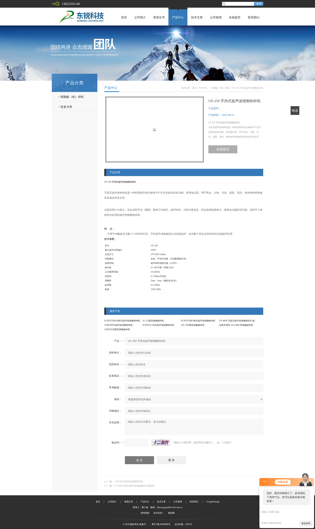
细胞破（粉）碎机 (220, 88)
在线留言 (235, 17)
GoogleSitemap (212, 501)
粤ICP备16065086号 (161, 524)
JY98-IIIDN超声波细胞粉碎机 (118, 325)
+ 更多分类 (65, 106)
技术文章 (197, 17)
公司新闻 (216, 17)
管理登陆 (145, 513)
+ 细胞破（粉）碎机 (71, 96)
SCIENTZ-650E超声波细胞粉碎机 (158, 325)
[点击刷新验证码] (161, 443)
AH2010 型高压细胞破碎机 (117, 329)
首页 (124, 17)
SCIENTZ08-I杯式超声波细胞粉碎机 (198, 320)
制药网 (171, 513)
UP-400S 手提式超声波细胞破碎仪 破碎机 (239, 320)
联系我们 (254, 17)
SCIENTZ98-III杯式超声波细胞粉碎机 (122, 320)
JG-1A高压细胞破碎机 (153, 320)
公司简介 (140, 17)
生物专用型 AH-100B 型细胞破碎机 (236, 325)
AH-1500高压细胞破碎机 (193, 325)
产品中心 (178, 17)
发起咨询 (306, 523)
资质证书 (159, 17)
